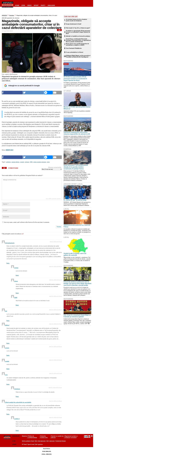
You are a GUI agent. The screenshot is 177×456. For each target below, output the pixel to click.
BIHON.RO (9, 150)
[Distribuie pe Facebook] (12, 92)
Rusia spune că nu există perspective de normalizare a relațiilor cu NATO (77, 44)
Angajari (51, 5)
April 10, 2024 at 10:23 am (55, 387)
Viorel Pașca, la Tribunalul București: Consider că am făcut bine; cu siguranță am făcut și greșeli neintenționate (78, 40)
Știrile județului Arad (28, 441)
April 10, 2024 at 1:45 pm (55, 296)
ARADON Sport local (73, 184)
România (11, 15)
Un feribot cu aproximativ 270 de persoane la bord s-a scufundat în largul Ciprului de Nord (78, 32)
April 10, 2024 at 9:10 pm (55, 417)
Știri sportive (39, 444)
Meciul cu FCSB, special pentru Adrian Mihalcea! (77, 107)
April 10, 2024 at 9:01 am (55, 373)
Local (66, 209)
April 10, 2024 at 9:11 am (55, 280)
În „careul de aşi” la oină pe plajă (75, 200)
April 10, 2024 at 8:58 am (55, 266)
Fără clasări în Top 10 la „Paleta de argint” (78, 28)
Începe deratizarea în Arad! (73, 24)
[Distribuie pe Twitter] (33, 92)
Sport (36, 5)
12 (59, 30)
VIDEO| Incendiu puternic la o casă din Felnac (77, 226)
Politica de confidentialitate (32, 436)
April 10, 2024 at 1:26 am (55, 309)
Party (43, 5)
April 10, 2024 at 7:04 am (55, 324)
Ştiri (23, 5)
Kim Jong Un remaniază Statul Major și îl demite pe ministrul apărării (77, 316)
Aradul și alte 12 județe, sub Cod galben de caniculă (75, 254)
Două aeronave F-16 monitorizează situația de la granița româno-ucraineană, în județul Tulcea (76, 166)
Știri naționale (50, 441)
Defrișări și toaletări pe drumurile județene (78, 36)
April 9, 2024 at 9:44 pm (56, 241)
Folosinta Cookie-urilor (44, 436)
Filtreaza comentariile (54, 167)
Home (17, 5)
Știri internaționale (40, 441)
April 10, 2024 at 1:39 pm (55, 401)
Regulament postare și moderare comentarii (71, 436)
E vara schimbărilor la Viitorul (74, 52)
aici (22, 234)
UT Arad (67, 91)
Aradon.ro (15, 436)
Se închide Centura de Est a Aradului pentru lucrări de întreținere (76, 20)
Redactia (24, 436)
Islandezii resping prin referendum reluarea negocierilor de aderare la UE (77, 133)
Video (29, 5)
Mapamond (68, 61)
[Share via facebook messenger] (48, 92)
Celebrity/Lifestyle (60, 441)
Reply (7, 263)
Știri (13, 441)
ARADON (4, 15)
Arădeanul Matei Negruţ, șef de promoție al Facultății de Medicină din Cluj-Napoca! (78, 56)
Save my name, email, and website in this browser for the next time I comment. (27, 222)
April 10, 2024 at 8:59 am (55, 346)
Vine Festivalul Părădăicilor (74, 48)
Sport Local (31, 444)
